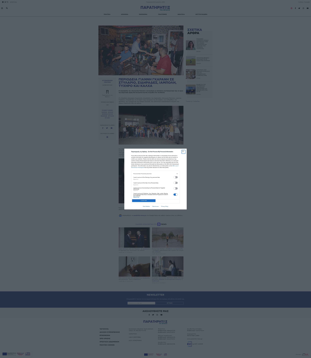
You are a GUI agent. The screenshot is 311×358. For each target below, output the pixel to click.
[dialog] (155, 179)
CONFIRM (144, 200)
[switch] (175, 177)
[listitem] (155, 174)
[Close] (183, 151)
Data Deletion (146, 206)
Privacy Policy (164, 206)
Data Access (155, 206)
